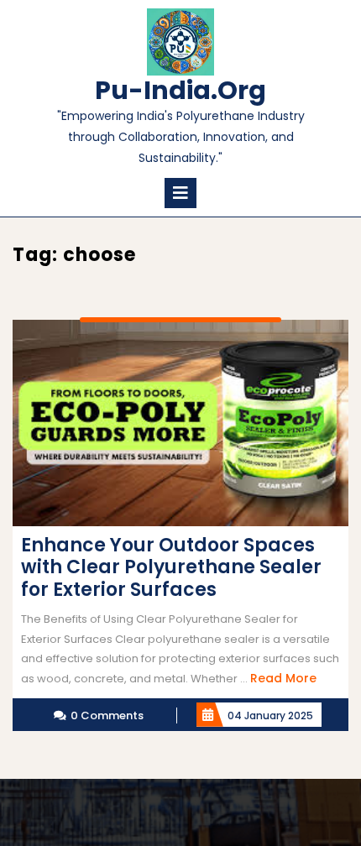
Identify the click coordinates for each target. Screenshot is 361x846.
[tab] (180, 193)
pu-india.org (180, 90)
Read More (283, 678)
